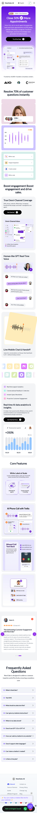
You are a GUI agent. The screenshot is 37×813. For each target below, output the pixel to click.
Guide (9, 790)
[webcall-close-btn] (30, 808)
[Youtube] (21, 802)
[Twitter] (11, 802)
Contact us (23, 784)
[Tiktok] (26, 802)
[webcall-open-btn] (25, 808)
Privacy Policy (24, 787)
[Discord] (6, 802)
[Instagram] (31, 802)
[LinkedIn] (16, 802)
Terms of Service (12, 787)
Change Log (23, 790)
